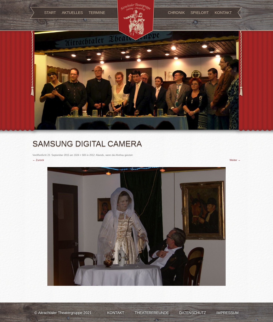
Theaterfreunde (152, 313)
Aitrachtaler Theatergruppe (135, 20)
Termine (97, 13)
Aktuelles (72, 13)
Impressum (227, 313)
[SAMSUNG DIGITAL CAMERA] (136, 226)
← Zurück (38, 159)
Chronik (176, 13)
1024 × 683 (80, 155)
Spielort (200, 13)
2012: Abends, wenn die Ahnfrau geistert (111, 155)
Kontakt (223, 13)
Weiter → (235, 159)
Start (50, 13)
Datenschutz (192, 313)
